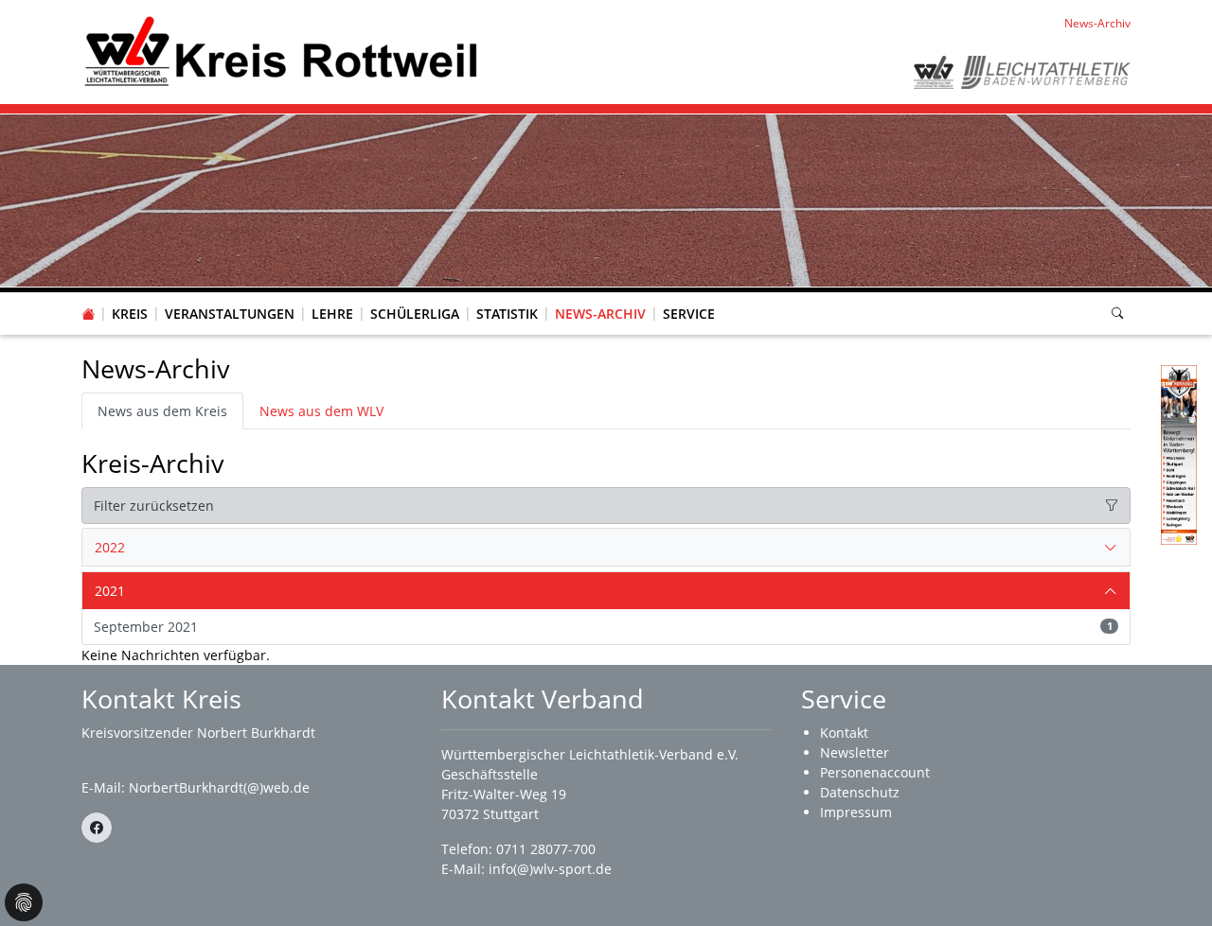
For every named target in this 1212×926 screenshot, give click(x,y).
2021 (110, 591)
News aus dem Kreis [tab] (162, 411)
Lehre (332, 314)
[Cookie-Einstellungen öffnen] (24, 902)
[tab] (606, 548)
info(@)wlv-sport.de (550, 869)
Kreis (130, 314)
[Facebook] (96, 827)
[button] (129, 295)
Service (689, 314)
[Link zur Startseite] (280, 51)
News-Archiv (600, 314)
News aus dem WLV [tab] (321, 411)
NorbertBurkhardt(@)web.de (219, 787)
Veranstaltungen (229, 314)
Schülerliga (414, 314)
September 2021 (603, 627)
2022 (110, 547)
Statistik (507, 314)
